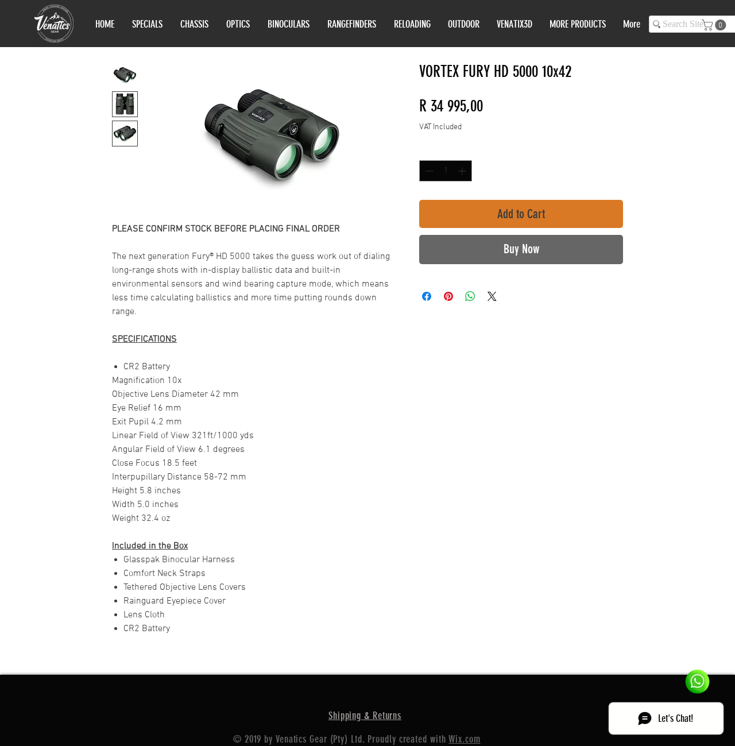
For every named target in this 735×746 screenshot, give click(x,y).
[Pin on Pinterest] (448, 296)
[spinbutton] (445, 171)
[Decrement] (428, 171)
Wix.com (464, 739)
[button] (715, 25)
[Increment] (463, 171)
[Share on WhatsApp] (470, 296)
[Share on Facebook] (427, 296)
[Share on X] (492, 296)
